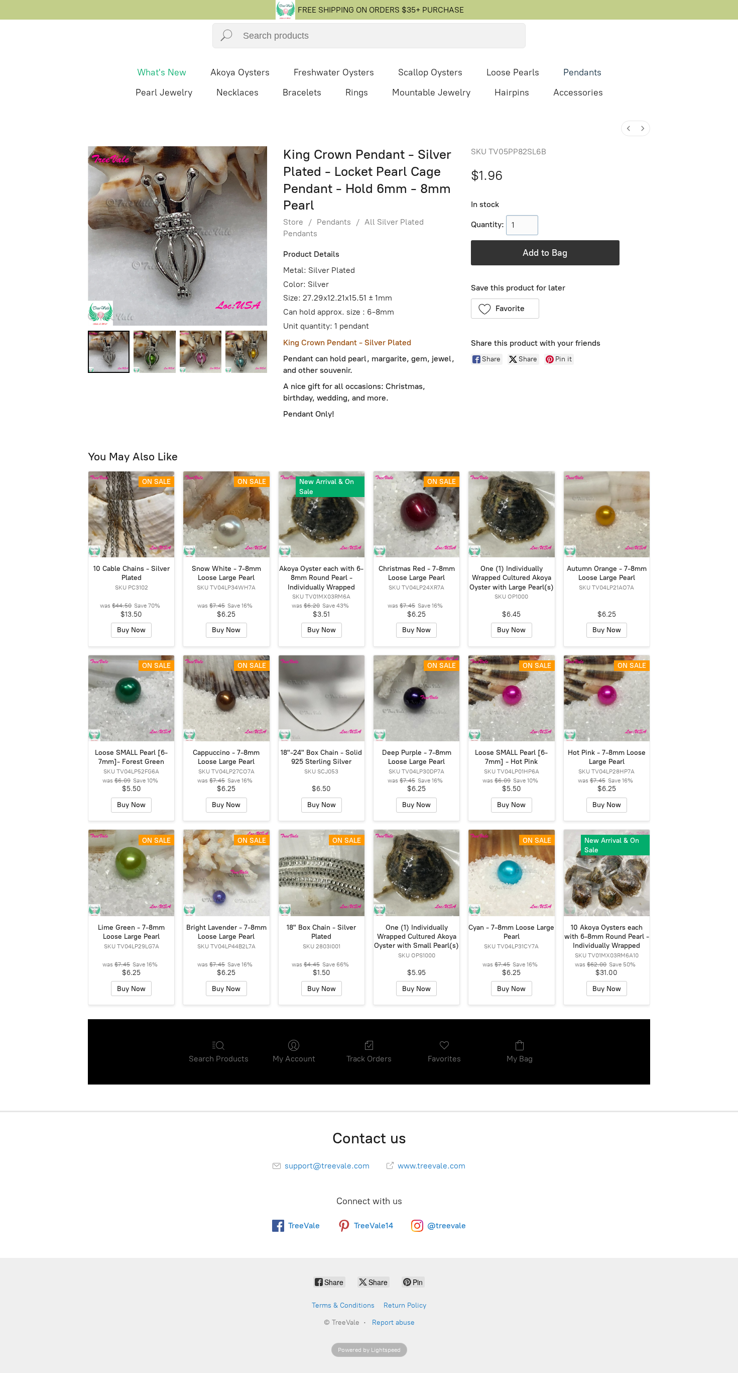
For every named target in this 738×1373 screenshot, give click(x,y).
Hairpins (512, 92)
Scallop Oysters (430, 72)
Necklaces (237, 92)
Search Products (219, 1058)
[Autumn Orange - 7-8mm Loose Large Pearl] (607, 514)
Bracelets (302, 92)
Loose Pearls (512, 72)
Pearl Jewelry (164, 92)
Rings (356, 92)
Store (293, 222)
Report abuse (393, 1322)
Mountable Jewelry (431, 92)
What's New (161, 72)
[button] (505, 309)
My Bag (520, 1058)
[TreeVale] (285, 17)
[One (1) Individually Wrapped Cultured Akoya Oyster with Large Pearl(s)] (511, 514)
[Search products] (226, 35)
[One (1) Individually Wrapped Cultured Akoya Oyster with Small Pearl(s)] (416, 873)
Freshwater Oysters (334, 72)
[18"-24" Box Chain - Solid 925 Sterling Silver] (321, 698)
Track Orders (369, 1058)
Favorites (444, 1058)
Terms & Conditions (343, 1305)
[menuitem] (629, 128)
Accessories (578, 92)
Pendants (582, 72)
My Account (294, 1058)
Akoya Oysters (240, 72)
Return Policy (405, 1305)
